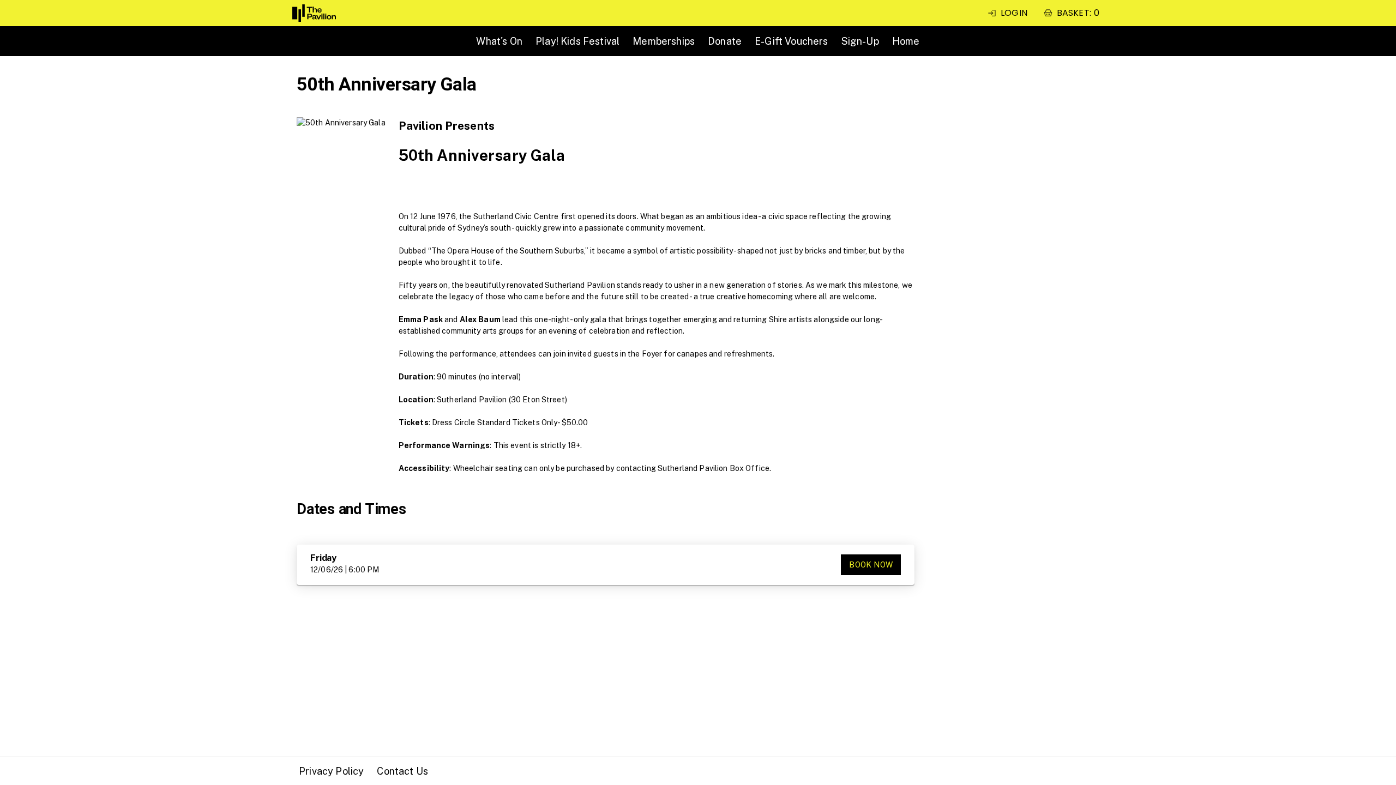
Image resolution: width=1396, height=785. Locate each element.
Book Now (871, 564)
